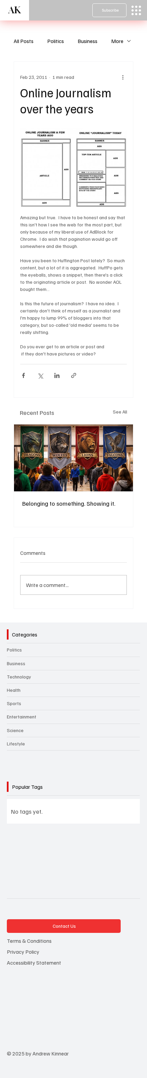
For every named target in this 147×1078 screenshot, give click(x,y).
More (117, 41)
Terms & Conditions (29, 940)
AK (14, 10)
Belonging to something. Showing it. (68, 503)
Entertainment (21, 716)
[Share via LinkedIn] (57, 375)
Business (87, 41)
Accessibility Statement (34, 962)
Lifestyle (16, 743)
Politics (55, 41)
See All (120, 412)
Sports (14, 703)
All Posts (24, 41)
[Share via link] (73, 375)
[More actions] (123, 77)
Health (14, 690)
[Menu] (136, 10)
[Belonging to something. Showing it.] (73, 457)
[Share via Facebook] (23, 375)
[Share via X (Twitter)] (40, 375)
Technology (19, 677)
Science (15, 730)
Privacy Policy (23, 951)
